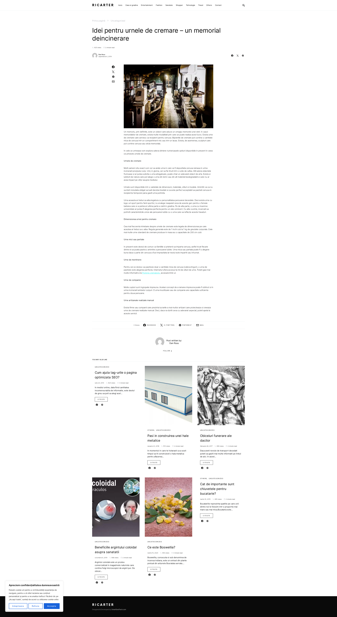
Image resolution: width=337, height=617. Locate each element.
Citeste (101, 399)
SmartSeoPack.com (118, 609)
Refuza (35, 606)
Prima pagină (98, 20)
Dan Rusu (101, 54)
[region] (34, 596)
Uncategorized (118, 20)
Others (150, 430)
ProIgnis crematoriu (151, 273)
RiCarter (103, 5)
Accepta (51, 606)
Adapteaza (18, 606)
